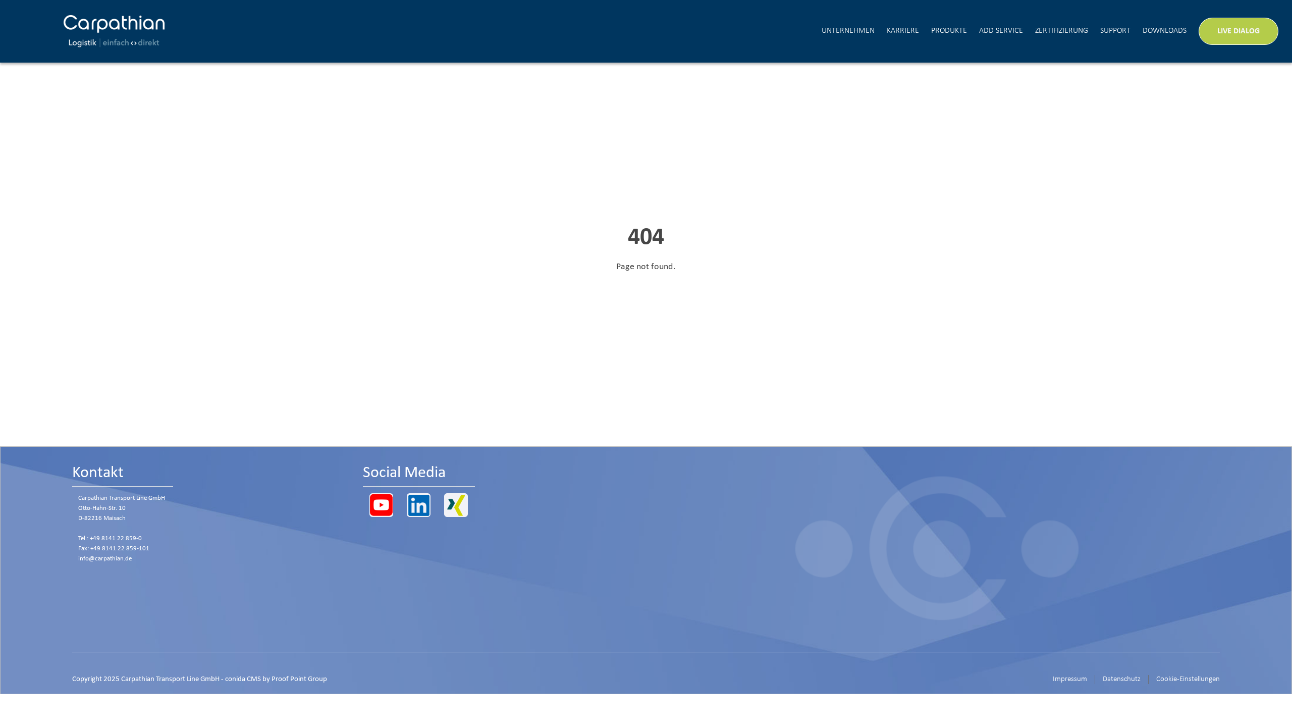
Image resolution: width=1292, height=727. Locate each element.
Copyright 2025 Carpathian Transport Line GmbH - (199, 679)
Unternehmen (848, 31)
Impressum (1070, 679)
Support (1115, 31)
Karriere (903, 31)
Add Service (1001, 31)
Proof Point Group (299, 679)
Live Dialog (1238, 31)
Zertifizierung (1061, 31)
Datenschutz (1122, 679)
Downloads (1165, 31)
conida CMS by (247, 679)
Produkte (949, 31)
